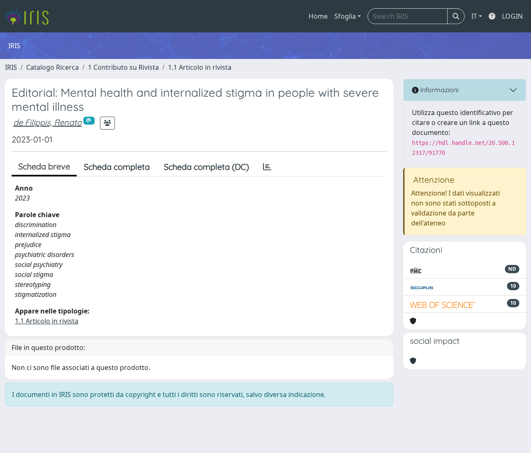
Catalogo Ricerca (52, 67)
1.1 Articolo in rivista (199, 67)
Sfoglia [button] (345, 16)
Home (318, 16)
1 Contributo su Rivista (123, 67)
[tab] (267, 167)
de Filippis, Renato (47, 122)
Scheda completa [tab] (117, 167)
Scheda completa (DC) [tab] (206, 167)
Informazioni (438, 90)
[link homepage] (30, 16)
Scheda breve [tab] (44, 166)
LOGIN (512, 16)
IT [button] (474, 16)
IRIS (11, 67)
